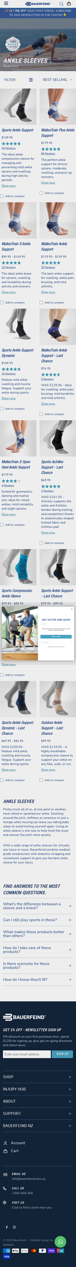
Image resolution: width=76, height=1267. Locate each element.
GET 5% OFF (56, 636)
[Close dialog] (71, 609)
